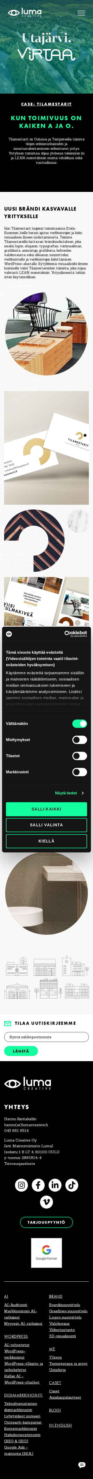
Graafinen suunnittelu (68, 1311)
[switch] (79, 740)
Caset (55, 1382)
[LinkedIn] (55, 1185)
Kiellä (46, 841)
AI (6, 1296)
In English (60, 1425)
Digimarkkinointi (23, 1395)
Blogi (55, 1410)
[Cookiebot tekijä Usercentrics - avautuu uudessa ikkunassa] (65, 634)
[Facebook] (38, 1185)
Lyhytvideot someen (22, 1416)
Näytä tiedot (66, 793)
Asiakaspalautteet (65, 1397)
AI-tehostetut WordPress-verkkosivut (16, 1351)
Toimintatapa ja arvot (68, 1363)
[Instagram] (21, 1185)
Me (52, 1348)
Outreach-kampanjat (23, 1422)
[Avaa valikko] (81, 13)
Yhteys (55, 1357)
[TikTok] (71, 1185)
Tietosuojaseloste (19, 1163)
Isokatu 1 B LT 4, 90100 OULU (32, 1152)
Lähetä (21, 1051)
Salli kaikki (46, 809)
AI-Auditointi (15, 1304)
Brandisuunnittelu (64, 1304)
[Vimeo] (46, 1202)
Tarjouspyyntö (46, 1222)
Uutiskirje (57, 1369)
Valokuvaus (59, 1323)
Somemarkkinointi (20, 1428)
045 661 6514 (16, 1130)
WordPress (16, 1336)
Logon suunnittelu (65, 1317)
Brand (56, 1296)
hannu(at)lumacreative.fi (26, 1125)
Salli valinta (46, 825)
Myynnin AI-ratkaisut (23, 1323)
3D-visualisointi (62, 1336)
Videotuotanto (62, 1329)
